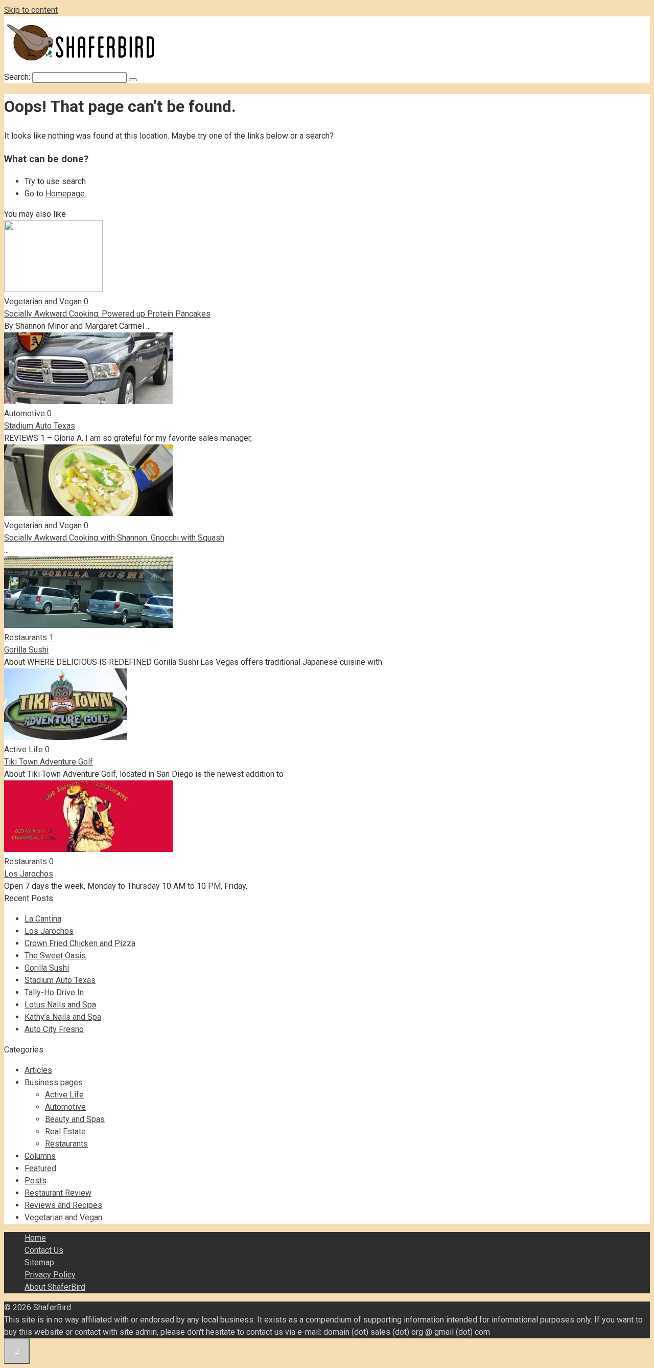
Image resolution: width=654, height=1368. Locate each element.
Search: (18, 77)
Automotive (65, 1107)
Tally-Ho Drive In (54, 992)
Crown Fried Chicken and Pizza (80, 943)
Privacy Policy (50, 1275)
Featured (40, 1168)
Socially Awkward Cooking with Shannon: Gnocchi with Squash (114, 538)
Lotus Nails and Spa (60, 1005)
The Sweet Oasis (55, 955)
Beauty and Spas (75, 1119)
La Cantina (43, 919)
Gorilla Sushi (26, 650)
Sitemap (39, 1262)
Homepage (65, 193)
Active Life (64, 1095)
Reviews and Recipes (63, 1205)
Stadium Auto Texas (39, 426)
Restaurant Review (58, 1193)
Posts (35, 1180)
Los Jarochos (28, 874)
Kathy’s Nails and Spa (63, 1017)
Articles (38, 1070)
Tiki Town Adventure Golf (48, 762)
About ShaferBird (55, 1287)
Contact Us (44, 1250)
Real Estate (65, 1131)
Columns (40, 1156)
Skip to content (31, 10)
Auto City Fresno (54, 1029)
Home (35, 1238)
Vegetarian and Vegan (63, 1217)
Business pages (54, 1082)
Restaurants (66, 1144)
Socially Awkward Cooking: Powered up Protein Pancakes (107, 314)
